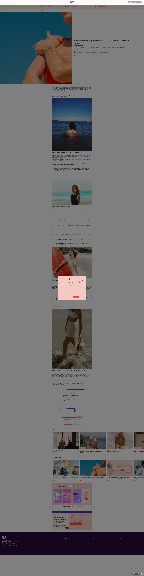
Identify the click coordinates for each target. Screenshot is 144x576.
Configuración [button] (62, 296)
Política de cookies (67, 294)
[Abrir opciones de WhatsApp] (142, 574)
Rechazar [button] (67, 296)
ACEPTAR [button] (76, 296)
